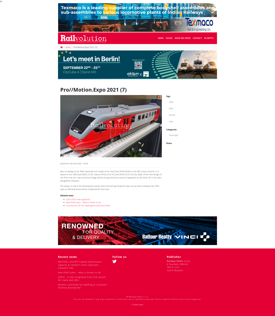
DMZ (171, 102)
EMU (171, 108)
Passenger (173, 135)
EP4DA (172, 115)
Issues (169, 38)
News (161, 38)
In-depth (209, 38)
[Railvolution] (85, 38)
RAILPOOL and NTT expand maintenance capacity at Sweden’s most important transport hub (80, 264)
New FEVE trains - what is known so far (83, 202)
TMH (171, 121)
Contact (197, 38)
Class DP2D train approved (78, 199)
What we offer (182, 38)
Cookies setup (137, 304)
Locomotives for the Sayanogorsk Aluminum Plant (88, 205)
